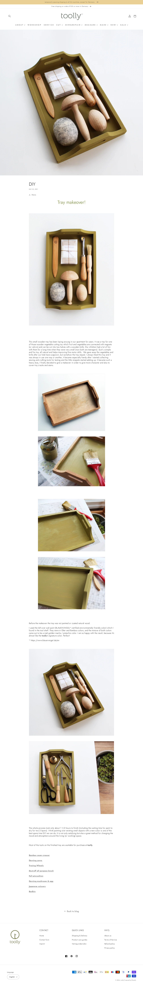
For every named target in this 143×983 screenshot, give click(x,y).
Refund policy (109, 944)
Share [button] (34, 195)
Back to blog (73, 911)
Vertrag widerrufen (79, 944)
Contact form (44, 940)
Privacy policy (109, 948)
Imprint (42, 944)
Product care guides (79, 940)
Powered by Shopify (130, 980)
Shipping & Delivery (79, 935)
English (12, 977)
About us (107, 935)
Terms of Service (110, 940)
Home (41, 935)
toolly (122, 980)
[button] (9, 16)
